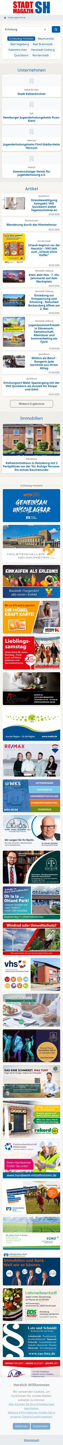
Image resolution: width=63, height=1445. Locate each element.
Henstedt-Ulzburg (43, 50)
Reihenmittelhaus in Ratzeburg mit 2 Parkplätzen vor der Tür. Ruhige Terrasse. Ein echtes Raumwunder (31, 466)
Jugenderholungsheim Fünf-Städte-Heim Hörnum (31, 146)
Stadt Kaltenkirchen (32, 94)
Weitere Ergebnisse (31, 404)
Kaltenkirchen (18, 50)
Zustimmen (40, 1426)
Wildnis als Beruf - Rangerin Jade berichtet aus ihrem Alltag (44, 363)
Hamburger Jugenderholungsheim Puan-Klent (31, 119)
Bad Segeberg (19, 44)
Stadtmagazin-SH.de (16, 17)
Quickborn (21, 55)
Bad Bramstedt (43, 44)
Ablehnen (21, 1426)
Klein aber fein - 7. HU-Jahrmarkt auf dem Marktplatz (44, 278)
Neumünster (46, 38)
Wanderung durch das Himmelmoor (31, 225)
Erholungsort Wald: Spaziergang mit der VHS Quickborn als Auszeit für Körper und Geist (31, 386)
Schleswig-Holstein (21, 38)
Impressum (31, 1440)
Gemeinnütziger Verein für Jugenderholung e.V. (31, 173)
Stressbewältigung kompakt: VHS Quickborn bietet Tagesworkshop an (44, 205)
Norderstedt (40, 55)
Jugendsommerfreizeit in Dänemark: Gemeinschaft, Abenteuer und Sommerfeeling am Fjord (44, 333)
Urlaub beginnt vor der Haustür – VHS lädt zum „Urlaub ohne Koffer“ (44, 250)
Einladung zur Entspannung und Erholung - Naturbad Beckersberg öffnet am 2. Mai (44, 302)
